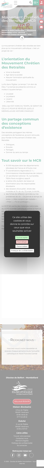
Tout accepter (22, 237)
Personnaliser (22, 246)
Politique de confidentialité (22, 251)
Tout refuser (22, 242)
